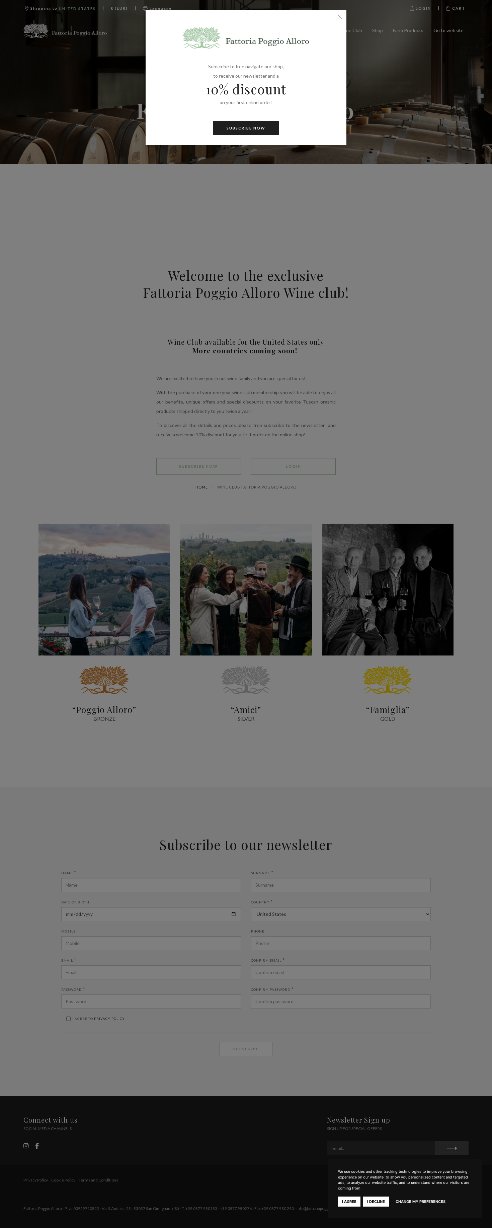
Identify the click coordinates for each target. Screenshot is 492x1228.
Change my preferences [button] (420, 1201)
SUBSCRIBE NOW (246, 128)
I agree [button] (349, 1201)
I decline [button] (376, 1201)
